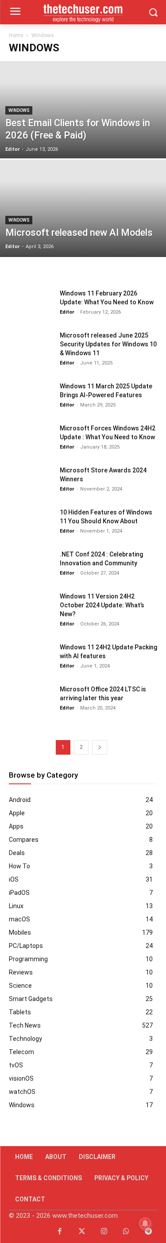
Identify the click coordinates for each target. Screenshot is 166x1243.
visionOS (21, 1078)
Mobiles (20, 932)
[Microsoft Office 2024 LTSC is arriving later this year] (31, 700)
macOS (19, 919)
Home (16, 35)
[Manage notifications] (145, 1223)
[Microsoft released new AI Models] (83, 231)
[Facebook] (60, 1232)
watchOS (22, 1091)
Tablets (20, 1012)
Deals (17, 852)
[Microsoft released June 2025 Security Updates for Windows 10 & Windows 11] (31, 346)
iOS (14, 879)
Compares (24, 839)
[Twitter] (82, 1232)
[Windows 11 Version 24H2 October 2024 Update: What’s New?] (31, 607)
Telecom (21, 1051)
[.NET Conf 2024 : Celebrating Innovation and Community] (31, 565)
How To (19, 866)
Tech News (25, 1025)
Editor (12, 149)
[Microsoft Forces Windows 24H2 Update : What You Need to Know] (31, 439)
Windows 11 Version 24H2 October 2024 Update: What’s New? (102, 605)
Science (20, 985)
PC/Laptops (26, 945)
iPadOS (19, 892)
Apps (16, 826)
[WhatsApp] (126, 1232)
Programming (28, 959)
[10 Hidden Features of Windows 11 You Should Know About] (31, 523)
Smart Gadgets (31, 998)
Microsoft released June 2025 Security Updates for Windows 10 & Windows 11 (108, 344)
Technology (25, 1038)
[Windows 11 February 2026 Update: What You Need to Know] (31, 304)
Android (20, 799)
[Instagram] (104, 1232)
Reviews (21, 972)
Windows (18, 110)
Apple (17, 813)
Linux (16, 905)
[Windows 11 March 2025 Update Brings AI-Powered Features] (31, 397)
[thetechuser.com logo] (83, 12)
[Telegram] (148, 1232)
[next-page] (99, 747)
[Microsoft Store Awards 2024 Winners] (31, 481)
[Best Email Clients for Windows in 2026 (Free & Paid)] (83, 132)
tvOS (16, 1065)
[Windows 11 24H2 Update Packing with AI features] (31, 658)
